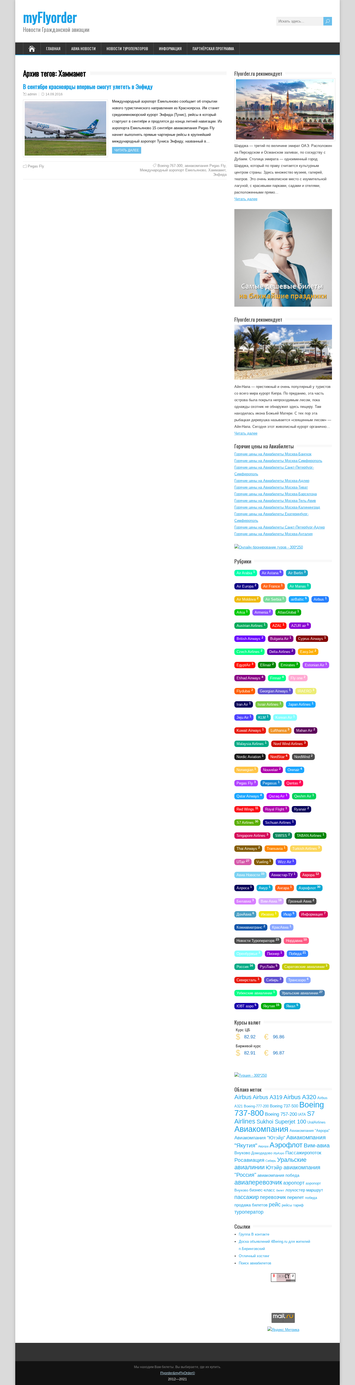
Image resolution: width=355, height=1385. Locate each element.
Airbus (320, 598)
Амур (264, 887)
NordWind (303, 756)
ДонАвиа (245, 913)
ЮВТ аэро (246, 1005)
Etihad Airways (250, 677)
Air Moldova (247, 598)
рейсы (287, 1205)
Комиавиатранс (251, 926)
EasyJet (308, 651)
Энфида (220, 174)
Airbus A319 (267, 1097)
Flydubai (245, 690)
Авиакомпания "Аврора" (310, 1131)
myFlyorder (50, 17)
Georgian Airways (275, 690)
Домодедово (261, 1153)
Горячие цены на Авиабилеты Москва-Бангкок (272, 454)
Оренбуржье (248, 953)
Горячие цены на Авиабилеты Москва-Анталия (273, 534)
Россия (245, 966)
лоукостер (295, 1190)
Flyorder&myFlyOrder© (177, 1373)
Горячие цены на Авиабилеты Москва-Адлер (271, 481)
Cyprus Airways (312, 638)
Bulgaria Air (280, 638)
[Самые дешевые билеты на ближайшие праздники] (283, 305)
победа (311, 1198)
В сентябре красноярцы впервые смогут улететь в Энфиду (88, 86)
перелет (295, 1197)
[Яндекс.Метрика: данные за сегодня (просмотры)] (283, 1329)
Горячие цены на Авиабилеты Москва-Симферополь (278, 461)
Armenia (263, 611)
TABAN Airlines (310, 835)
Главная (53, 48)
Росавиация (249, 1160)
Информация (170, 48)
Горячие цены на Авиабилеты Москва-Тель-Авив (275, 501)
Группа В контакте (254, 1234)
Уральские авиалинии (302, 992)
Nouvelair (272, 769)
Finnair (277, 677)
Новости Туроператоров (127, 48)
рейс (275, 1204)
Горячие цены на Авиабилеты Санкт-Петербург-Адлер (279, 527)
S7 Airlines (247, 821)
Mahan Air (305, 730)
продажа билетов (251, 1205)
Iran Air (244, 703)
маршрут (314, 1190)
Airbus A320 (299, 1097)
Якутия (271, 1005)
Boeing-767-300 (170, 166)
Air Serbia (274, 598)
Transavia (276, 848)
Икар (288, 913)
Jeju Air (244, 717)
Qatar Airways (249, 795)
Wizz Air (286, 861)
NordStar (278, 756)
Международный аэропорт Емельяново (173, 170)
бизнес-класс (262, 1190)
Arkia (242, 611)
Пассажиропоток (303, 1152)
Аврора (310, 874)
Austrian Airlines (251, 624)
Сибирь (273, 979)
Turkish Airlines (306, 848)
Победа (297, 953)
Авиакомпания (261, 1129)
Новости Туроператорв (258, 939)
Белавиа (245, 900)
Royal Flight (276, 808)
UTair (243, 861)
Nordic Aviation (250, 756)
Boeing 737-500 (284, 1106)
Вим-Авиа (271, 900)
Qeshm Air (304, 795)
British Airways (250, 638)
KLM (263, 717)
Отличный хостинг (254, 1256)
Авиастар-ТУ (283, 874)
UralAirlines (316, 1122)
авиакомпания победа (278, 1175)
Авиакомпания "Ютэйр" (259, 1137)
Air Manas (299, 585)
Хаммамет (216, 170)
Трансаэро (298, 979)
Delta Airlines (281, 651)
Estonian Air (316, 664)
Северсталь (248, 979)
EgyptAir (245, 664)
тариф (298, 1205)
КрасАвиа (281, 926)
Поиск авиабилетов (255, 1263)
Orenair (295, 769)
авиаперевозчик (258, 1182)
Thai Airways (248, 848)
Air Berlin (297, 572)
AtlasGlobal (288, 611)
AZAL (278, 624)
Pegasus (271, 782)
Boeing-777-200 (256, 1106)
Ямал (292, 1005)
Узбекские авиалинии (256, 992)
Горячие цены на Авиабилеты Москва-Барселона (275, 494)
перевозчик (273, 1197)
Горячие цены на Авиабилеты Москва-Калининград (277, 507)
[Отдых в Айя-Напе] (283, 378)
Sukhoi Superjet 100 (281, 1122)
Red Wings (247, 808)
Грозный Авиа (301, 900)
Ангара (284, 887)
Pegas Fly (36, 166)
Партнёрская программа (213, 48)
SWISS (282, 835)
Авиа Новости (83, 48)
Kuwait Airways (250, 730)
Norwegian (246, 769)
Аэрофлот (309, 887)
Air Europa (246, 585)
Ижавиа (269, 913)
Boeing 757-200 (281, 1114)
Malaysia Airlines (252, 743)
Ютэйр (274, 1167)
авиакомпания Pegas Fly (205, 166)
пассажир (246, 1197)
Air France (273, 585)
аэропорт (294, 1183)
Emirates (289, 664)
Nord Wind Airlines (289, 743)
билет (280, 1190)
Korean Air (285, 717)
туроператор (248, 1212)
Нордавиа (296, 939)
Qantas (293, 782)
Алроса (244, 887)
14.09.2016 (54, 94)
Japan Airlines (300, 703)
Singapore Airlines (252, 835)
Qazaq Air (278, 795)
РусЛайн (268, 966)
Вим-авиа (317, 1145)
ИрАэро (278, 1153)
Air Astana (271, 572)
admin (32, 94)
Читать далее (126, 150)
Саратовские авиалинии (305, 966)
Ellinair (267, 664)
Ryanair (301, 808)
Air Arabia (246, 572)
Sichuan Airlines (279, 821)
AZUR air (300, 624)
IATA (302, 1114)
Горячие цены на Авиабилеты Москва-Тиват (271, 487)
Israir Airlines (269, 703)
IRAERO (306, 690)
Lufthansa (280, 730)
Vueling (263, 861)
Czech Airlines (249, 651)
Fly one (298, 677)
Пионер (274, 953)
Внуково (242, 1152)
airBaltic (299, 598)
